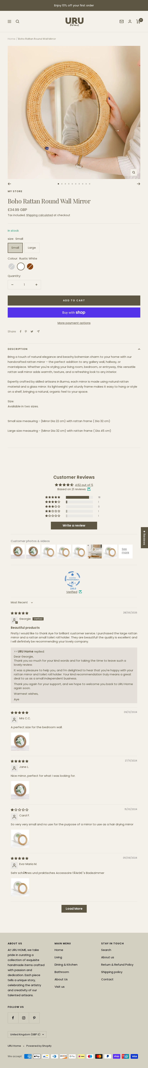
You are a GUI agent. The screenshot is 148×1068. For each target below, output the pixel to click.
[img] (19, 613)
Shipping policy (111, 972)
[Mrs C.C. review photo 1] (20, 741)
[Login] (130, 21)
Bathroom (62, 972)
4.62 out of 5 (84, 485)
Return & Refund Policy (117, 965)
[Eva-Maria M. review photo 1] (20, 887)
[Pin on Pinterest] (26, 331)
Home (11, 39)
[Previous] (9, 183)
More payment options (74, 323)
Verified (71, 592)
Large (32, 248)
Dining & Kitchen (66, 965)
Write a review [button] (74, 525)
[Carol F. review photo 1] (20, 838)
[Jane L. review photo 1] (20, 790)
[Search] (17, 21)
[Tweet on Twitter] (32, 331)
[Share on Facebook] (20, 331)
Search (106, 950)
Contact (107, 979)
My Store (15, 191)
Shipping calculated (39, 215)
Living (58, 957)
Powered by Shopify (38, 1046)
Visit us (60, 987)
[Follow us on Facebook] (13, 1017)
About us (107, 957)
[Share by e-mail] (38, 331)
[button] (53, 497)
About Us (61, 979)
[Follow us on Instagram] (23, 1017)
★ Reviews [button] (144, 537)
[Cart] (138, 21)
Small (15, 248)
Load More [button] (74, 908)
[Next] (138, 183)
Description (18, 349)
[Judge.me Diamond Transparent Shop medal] (72, 579)
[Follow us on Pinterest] (34, 1017)
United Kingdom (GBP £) (25, 1034)
